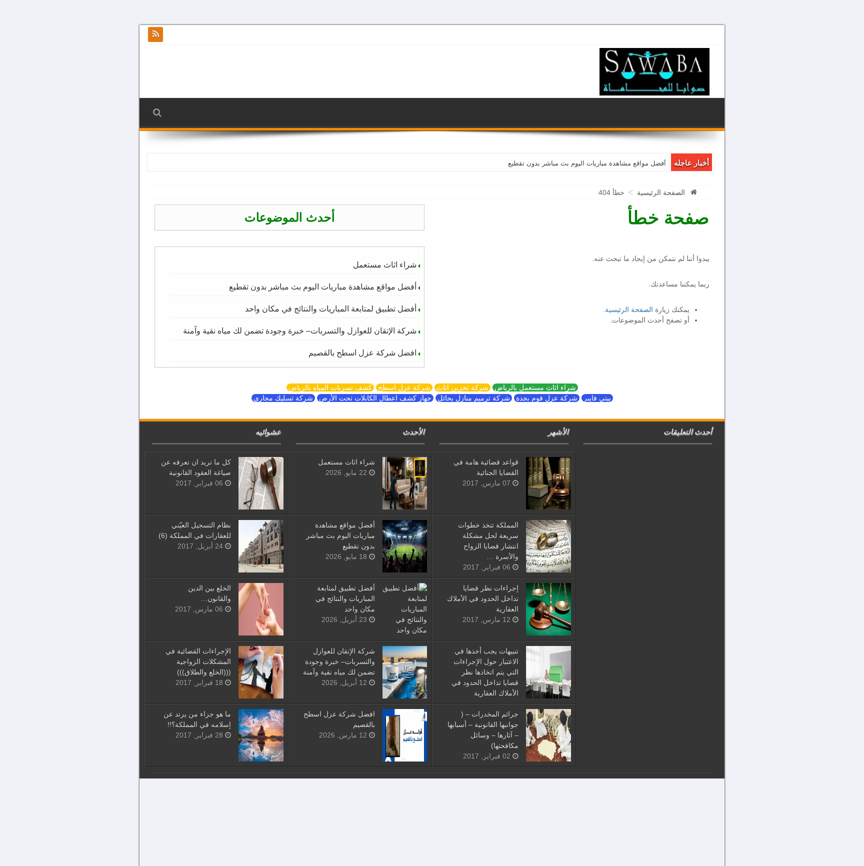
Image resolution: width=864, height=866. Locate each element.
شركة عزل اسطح (404, 388)
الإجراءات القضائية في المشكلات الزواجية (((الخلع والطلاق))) (198, 661)
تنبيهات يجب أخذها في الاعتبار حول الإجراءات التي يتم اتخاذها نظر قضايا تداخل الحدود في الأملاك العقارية (485, 672)
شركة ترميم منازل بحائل (474, 398)
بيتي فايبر (597, 398)
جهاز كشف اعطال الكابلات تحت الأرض (375, 398)
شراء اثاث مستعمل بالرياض (535, 388)
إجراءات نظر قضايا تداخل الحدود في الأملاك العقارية (482, 598)
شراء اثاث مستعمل (384, 264)
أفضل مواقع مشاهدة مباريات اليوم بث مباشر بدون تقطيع (587, 163)
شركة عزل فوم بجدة (547, 398)
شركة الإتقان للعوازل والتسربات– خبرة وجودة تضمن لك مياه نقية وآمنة (299, 330)
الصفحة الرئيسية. (628, 310)
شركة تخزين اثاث (462, 388)
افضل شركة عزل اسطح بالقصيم (362, 352)
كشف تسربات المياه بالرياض (330, 388)
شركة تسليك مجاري (283, 398)
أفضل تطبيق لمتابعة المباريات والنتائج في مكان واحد (330, 308)
